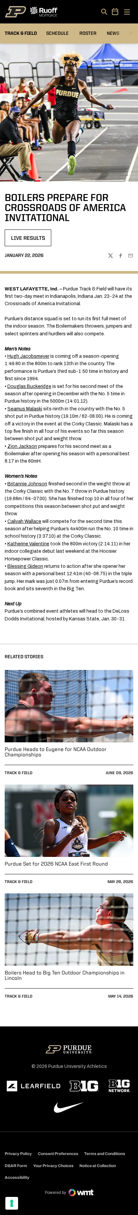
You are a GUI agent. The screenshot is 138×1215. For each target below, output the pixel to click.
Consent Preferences (58, 1153)
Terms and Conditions (104, 1153)
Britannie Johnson (27, 483)
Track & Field (18, 773)
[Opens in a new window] (33, 1086)
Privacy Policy (18, 1153)
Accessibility (17, 1177)
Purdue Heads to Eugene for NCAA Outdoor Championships (56, 752)
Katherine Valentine (28, 543)
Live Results (31, 240)
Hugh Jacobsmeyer (28, 356)
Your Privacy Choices (53, 1165)
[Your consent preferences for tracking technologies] (11, 1203)
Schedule (57, 33)
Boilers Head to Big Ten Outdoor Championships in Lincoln (65, 975)
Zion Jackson (22, 446)
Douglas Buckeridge (29, 386)
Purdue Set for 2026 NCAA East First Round (56, 864)
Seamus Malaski (24, 408)
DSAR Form (16, 1165)
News (113, 33)
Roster (87, 33)
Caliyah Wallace (24, 521)
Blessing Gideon (25, 566)
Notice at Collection (97, 1165)
